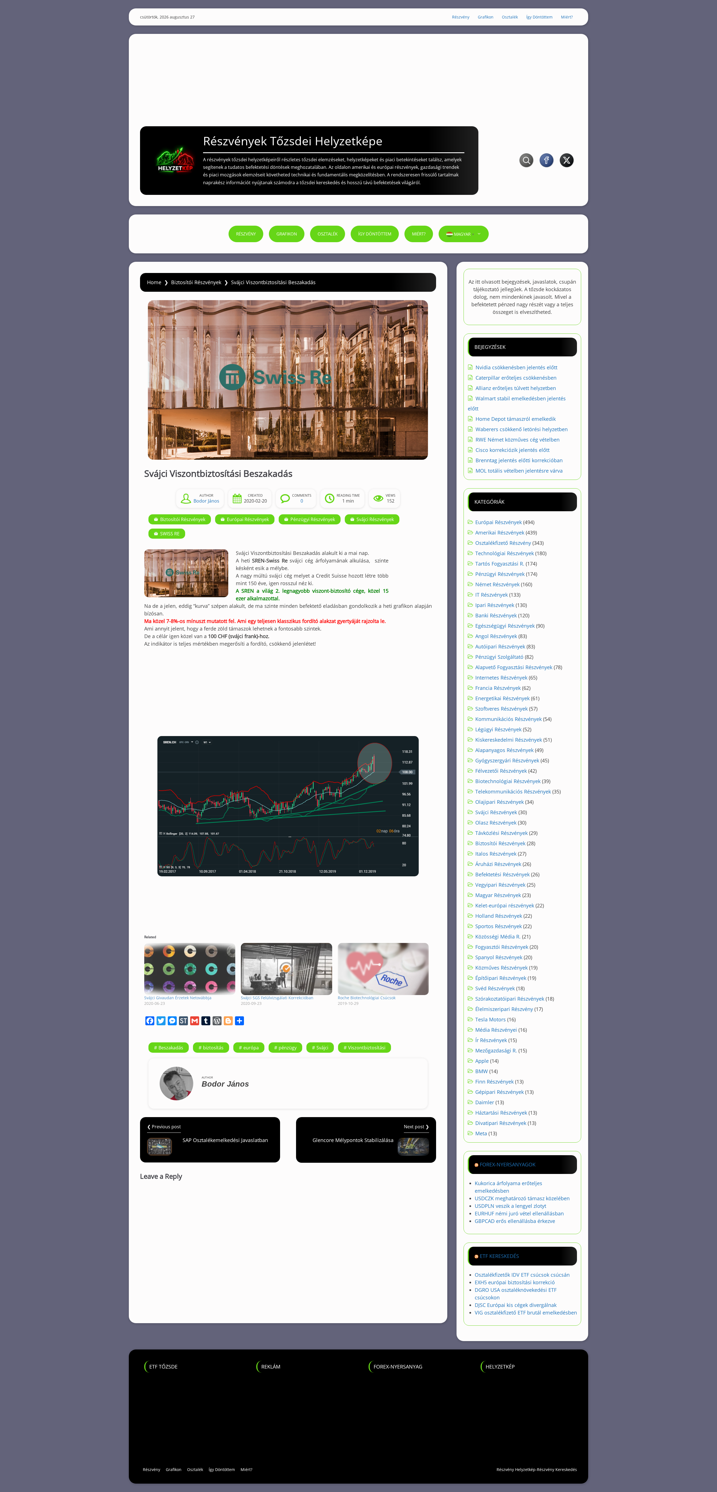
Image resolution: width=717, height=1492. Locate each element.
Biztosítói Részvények (196, 282)
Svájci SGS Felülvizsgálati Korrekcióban (277, 997)
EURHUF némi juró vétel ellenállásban (519, 1213)
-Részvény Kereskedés (556, 1469)
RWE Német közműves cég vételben (518, 439)
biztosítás (213, 1048)
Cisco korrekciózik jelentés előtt (513, 450)
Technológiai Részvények (504, 553)
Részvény (460, 17)
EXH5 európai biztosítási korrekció (515, 1282)
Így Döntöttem (539, 17)
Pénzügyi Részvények (312, 519)
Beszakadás (171, 1048)
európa (251, 1048)
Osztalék (510, 17)
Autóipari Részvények (500, 646)
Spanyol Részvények (498, 957)
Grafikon (485, 17)
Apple (482, 1060)
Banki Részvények (496, 615)
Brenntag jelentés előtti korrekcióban (519, 460)
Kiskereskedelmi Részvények (508, 739)
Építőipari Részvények (500, 978)
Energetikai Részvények (502, 698)
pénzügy (288, 1048)
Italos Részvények (495, 853)
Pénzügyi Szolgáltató (499, 656)
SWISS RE (170, 534)
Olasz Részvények (495, 822)
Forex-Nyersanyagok (508, 1164)
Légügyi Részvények (498, 729)
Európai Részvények (248, 519)
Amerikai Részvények (499, 532)
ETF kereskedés (499, 1256)
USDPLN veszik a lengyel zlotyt (510, 1206)
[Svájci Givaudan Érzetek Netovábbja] (189, 969)
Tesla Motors (490, 1019)
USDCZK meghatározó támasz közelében (522, 1198)
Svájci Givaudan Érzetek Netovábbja (177, 997)
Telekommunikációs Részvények (513, 791)
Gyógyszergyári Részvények (507, 760)
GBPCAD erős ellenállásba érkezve (515, 1221)
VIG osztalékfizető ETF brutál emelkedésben (526, 1312)
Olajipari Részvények (499, 801)
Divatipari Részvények (500, 1123)
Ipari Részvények (494, 605)
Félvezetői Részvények (501, 770)
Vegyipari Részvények (500, 884)
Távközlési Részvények (501, 833)
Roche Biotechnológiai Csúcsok (366, 997)
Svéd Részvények (495, 988)
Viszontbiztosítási (366, 1048)
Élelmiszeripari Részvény (504, 1009)
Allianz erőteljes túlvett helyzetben (516, 388)
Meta (481, 1133)
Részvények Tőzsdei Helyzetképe (293, 141)
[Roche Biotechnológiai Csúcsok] (383, 969)
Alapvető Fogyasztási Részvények (513, 667)
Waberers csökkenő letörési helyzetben (522, 429)
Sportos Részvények (498, 926)
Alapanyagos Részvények (504, 750)
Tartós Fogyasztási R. (499, 563)
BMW (481, 1071)
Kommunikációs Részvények (508, 719)
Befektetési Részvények (502, 874)
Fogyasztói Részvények (501, 947)
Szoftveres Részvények (501, 708)
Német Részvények (497, 584)
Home (154, 282)
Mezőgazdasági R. (496, 1050)
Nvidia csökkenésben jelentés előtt (516, 367)
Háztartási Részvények (501, 1112)
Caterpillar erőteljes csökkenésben (516, 377)
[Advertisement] (358, 73)
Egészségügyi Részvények (505, 625)
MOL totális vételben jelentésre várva (519, 470)
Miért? (567, 17)
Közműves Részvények (501, 967)
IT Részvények (491, 594)
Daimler (484, 1102)
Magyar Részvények (498, 895)
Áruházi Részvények (498, 864)
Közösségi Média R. (498, 936)
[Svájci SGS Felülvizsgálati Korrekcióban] (286, 969)
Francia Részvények (498, 688)
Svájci (322, 1048)
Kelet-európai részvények (504, 905)
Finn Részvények (494, 1081)
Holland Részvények (498, 915)
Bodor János (206, 501)
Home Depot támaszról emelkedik (516, 418)
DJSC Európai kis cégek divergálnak (516, 1305)
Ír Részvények (491, 1040)
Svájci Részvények (375, 519)
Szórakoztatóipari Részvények (509, 998)
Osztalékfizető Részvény (503, 543)
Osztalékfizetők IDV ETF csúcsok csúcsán (522, 1274)
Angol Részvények (496, 636)
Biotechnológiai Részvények (508, 781)
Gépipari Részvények (499, 1092)
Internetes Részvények (501, 677)
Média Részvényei (496, 1029)
